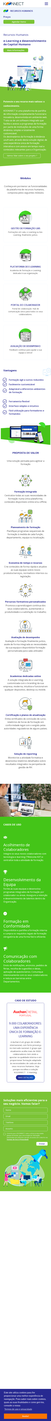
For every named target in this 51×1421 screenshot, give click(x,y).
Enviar (42, 1143)
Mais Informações (15, 50)
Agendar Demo (19, 22)
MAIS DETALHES (25, 1077)
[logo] (13, 3)
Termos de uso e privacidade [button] (18, 1409)
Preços (7, 16)
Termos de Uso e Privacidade (18, 1139)
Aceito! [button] (25, 1416)
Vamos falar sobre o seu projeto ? (22, 155)
